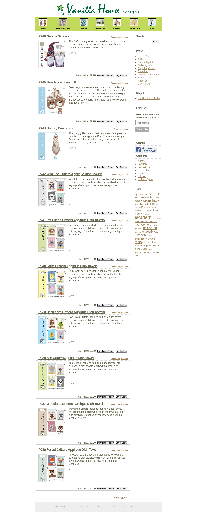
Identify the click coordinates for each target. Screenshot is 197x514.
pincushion (140, 245)
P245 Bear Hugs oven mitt (57, 82)
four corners (151, 221)
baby (155, 200)
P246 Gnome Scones (53, 36)
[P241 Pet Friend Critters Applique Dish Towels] (53, 239)
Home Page (144, 56)
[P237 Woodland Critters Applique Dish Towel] (53, 422)
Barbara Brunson (104, 507)
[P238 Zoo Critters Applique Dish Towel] (53, 376)
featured (140, 221)
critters (138, 211)
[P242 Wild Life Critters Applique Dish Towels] (53, 193)
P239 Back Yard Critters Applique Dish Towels (71, 312)
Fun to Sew (134, 29)
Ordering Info (145, 65)
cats (158, 204)
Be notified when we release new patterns (147, 116)
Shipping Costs (146, 68)
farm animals (157, 218)
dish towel (147, 210)
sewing (146, 252)
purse (137, 249)
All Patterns (144, 59)
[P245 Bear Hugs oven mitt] (53, 101)
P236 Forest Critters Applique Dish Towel (67, 450)
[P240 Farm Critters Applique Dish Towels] (53, 285)
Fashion (84, 29)
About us (142, 80)
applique (139, 194)
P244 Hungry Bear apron (56, 128)
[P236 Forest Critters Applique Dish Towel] (53, 468)
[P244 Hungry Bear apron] (53, 147)
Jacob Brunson (132, 507)
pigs (147, 242)
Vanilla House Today (149, 98)
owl (143, 242)
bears (137, 204)
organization (141, 239)
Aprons (42, 29)
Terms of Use (145, 77)
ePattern (143, 217)
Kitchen (116, 29)
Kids (152, 29)
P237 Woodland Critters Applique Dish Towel (70, 404)
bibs (152, 203)
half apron (150, 228)
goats (140, 228)
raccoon (151, 249)
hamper (138, 232)
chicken (138, 207)
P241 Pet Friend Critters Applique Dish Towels (71, 220)
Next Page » (121, 497)
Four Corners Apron (147, 224)
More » (72, 53)
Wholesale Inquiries (148, 74)
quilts (144, 248)
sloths (152, 252)
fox (136, 228)
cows (154, 207)
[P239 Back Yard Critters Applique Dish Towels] (53, 331)
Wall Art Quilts (63, 29)
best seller (144, 204)
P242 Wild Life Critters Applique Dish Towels (70, 174)
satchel (138, 252)
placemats (153, 245)
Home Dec (100, 29)
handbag (146, 232)
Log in (141, 507)
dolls (156, 210)
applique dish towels (150, 197)
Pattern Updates (146, 62)
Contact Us (144, 84)
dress (138, 213)
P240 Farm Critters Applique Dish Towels (67, 266)
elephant (146, 214)
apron (137, 201)
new (150, 235)
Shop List (143, 71)
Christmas (146, 207)
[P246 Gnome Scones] (53, 55)
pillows (153, 242)
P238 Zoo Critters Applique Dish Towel (66, 358)
